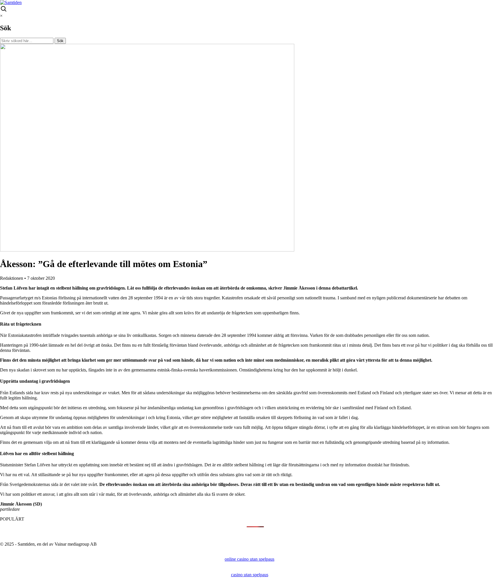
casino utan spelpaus (249, 574)
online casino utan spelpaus (249, 559)
